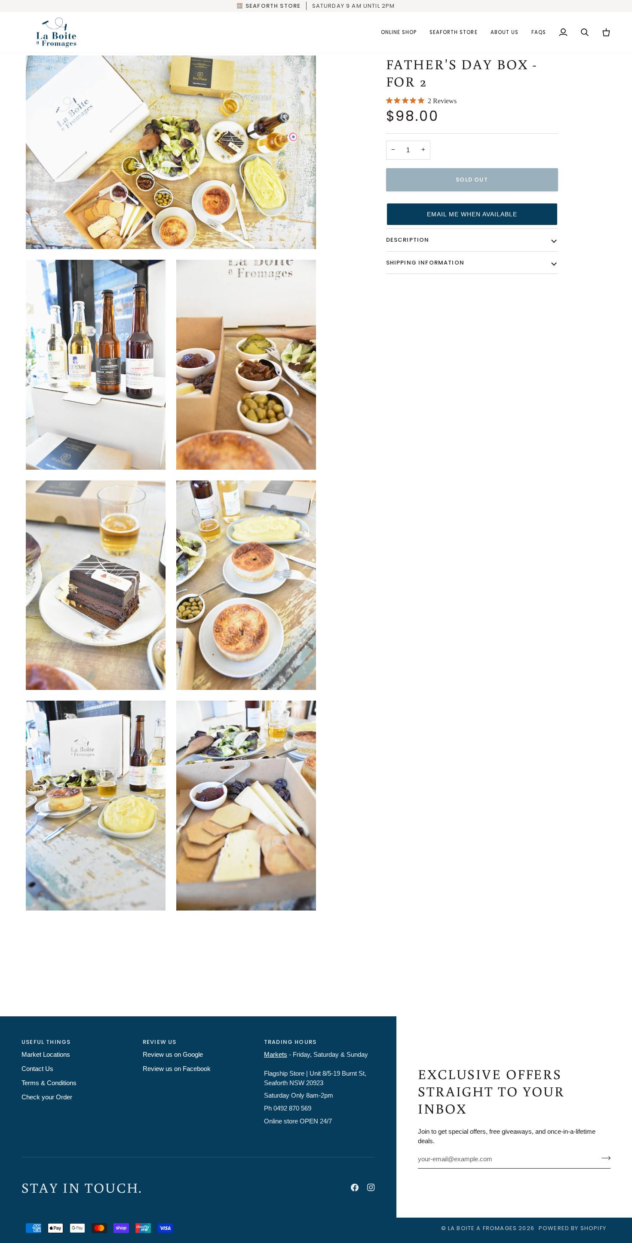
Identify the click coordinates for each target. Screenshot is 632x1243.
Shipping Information (425, 262)
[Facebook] (355, 1187)
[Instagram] (371, 1187)
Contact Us (37, 1068)
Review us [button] (160, 1042)
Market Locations (45, 1054)
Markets (275, 1054)
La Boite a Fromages (483, 1228)
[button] (398, 32)
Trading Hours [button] (290, 1042)
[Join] (603, 1158)
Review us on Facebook (177, 1068)
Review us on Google (173, 1054)
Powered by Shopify (572, 1228)
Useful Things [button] (46, 1042)
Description (408, 240)
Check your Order (46, 1097)
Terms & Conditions (49, 1083)
